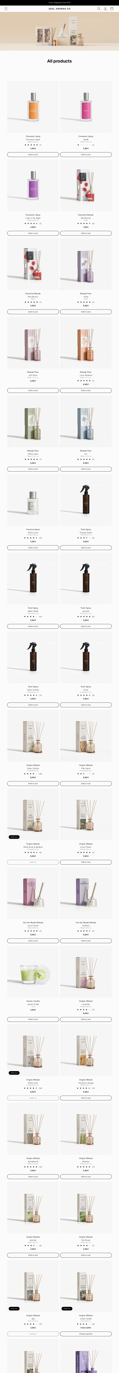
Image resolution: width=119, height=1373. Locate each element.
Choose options (86, 1334)
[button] (6, 9)
